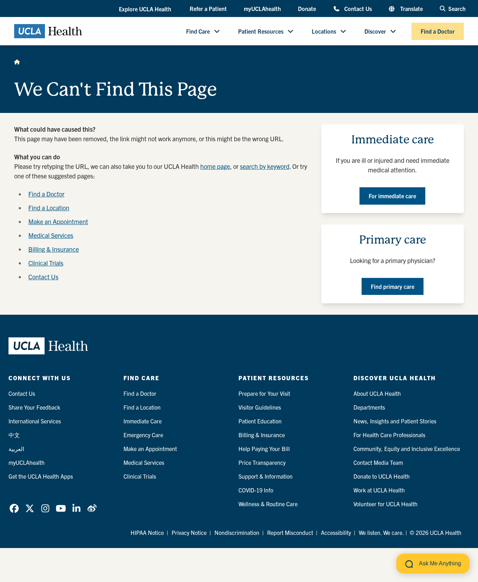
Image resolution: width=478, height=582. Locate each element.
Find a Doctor (438, 31)
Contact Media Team (378, 462)
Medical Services (50, 235)
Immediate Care (142, 420)
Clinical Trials (45, 263)
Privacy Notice (189, 532)
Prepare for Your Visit (264, 393)
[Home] (17, 61)
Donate (307, 8)
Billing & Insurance (53, 249)
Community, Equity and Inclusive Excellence (406, 448)
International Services (34, 420)
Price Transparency (262, 462)
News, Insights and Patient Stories (394, 420)
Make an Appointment (58, 221)
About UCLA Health (377, 393)
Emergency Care (143, 434)
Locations (324, 31)
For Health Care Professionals (389, 434)
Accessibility (336, 532)
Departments (369, 407)
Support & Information (265, 476)
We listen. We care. (381, 532)
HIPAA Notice (147, 532)
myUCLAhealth (262, 8)
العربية (16, 448)
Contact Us (358, 8)
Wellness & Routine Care (268, 503)
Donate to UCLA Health (381, 476)
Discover (375, 31)
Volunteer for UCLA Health (385, 503)
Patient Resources (260, 31)
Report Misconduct (290, 532)
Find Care (198, 31)
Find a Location (48, 208)
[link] (14, 508)
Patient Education (260, 420)
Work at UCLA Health (379, 489)
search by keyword (264, 166)
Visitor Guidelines (259, 407)
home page (215, 166)
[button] (146, 8)
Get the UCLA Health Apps (40, 476)
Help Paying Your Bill (264, 448)
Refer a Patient (208, 8)
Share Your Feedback (34, 407)
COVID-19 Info (255, 489)
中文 (14, 434)
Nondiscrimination (236, 532)
